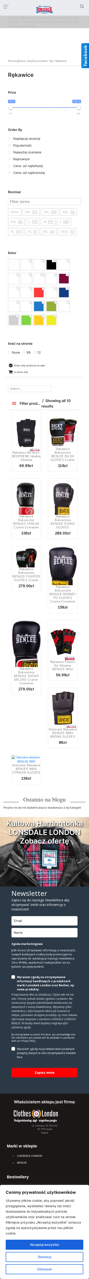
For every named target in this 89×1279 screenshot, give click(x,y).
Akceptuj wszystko (44, 1245)
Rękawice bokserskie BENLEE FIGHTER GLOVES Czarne (26, 574)
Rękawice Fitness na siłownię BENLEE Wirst (63, 665)
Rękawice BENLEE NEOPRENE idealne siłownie (26, 456)
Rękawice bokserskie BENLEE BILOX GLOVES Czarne (63, 454)
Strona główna (16, 60)
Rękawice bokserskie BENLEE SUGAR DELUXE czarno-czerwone (26, 676)
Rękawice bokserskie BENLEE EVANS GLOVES (63, 522)
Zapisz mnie (45, 1072)
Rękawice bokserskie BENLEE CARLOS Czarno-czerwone (26, 522)
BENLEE (22, 1162)
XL (31, 437)
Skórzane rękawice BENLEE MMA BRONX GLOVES (63, 733)
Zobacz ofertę (44, 841)
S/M (32, 763)
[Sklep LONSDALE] (36, 1115)
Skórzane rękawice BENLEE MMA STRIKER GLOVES (26, 769)
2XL (68, 442)
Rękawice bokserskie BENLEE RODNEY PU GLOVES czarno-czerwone (62, 594)
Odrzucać (44, 1269)
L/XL (21, 763)
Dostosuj (44, 1257)
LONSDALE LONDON (29, 1155)
